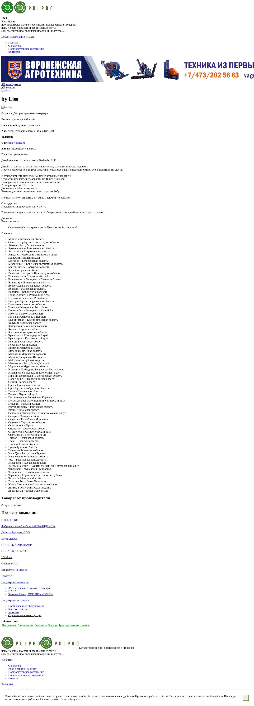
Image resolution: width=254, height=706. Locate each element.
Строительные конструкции (24, 615)
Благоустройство (18, 609)
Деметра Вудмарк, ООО (15, 532)
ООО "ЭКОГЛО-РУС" (14, 551)
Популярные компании (15, 582)
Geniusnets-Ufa (9, 563)
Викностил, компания (14, 569)
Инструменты (9, 625)
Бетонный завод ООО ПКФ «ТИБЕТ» (30, 594)
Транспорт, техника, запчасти (74, 625)
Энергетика (41, 625)
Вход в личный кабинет (22, 668)
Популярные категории (15, 600)
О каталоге (14, 45)
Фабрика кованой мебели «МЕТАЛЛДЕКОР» (28, 526)
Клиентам (7, 659)
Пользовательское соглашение (26, 48)
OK (245, 698)
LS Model (6, 557)
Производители (11, 84)
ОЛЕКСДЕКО (9, 520)
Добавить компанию (13, 36)
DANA (12, 591)
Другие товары (25, 625)
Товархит (6, 575)
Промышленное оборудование (26, 606)
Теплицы (52, 625)
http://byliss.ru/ (17, 142)
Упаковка (13, 612)
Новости (13, 678)
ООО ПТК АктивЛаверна (16, 544)
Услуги (5, 90)
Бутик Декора (9, 538)
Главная (13, 42)
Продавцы (8, 87)
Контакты (14, 51)
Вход (30, 36)
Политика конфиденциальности (27, 675)
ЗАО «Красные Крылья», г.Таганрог (29, 588)
